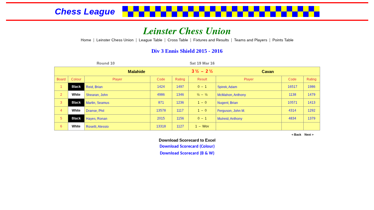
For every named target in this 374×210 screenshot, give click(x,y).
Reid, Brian (94, 87)
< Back (296, 134)
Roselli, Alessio (97, 127)
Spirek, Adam (227, 87)
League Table (150, 40)
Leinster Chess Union (115, 40)
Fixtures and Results (211, 40)
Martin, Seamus (97, 103)
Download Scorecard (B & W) (187, 153)
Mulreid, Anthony (229, 119)
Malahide (136, 71)
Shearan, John (97, 95)
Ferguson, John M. (231, 111)
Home (86, 40)
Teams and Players (250, 40)
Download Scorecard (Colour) (187, 146)
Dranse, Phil (95, 111)
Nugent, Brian (227, 103)
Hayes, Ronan (96, 119)
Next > (308, 134)
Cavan (268, 71)
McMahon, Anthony (231, 95)
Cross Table (178, 40)
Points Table (283, 40)
